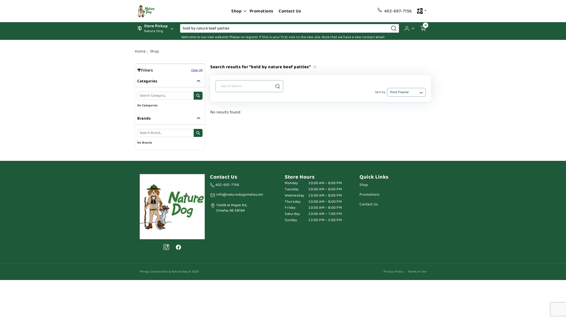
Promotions (261, 11)
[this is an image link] (172, 206)
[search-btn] (198, 96)
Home (140, 51)
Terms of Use (417, 272)
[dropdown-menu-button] (245, 11)
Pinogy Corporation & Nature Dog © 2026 (169, 272)
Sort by (380, 92)
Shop (236, 11)
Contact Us (290, 11)
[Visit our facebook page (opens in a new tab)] (178, 247)
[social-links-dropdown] (421, 11)
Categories (147, 81)
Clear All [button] (197, 70)
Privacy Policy (393, 272)
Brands (144, 118)
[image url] (146, 10)
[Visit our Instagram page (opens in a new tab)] (166, 247)
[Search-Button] (393, 28)
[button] (409, 28)
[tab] (170, 93)
